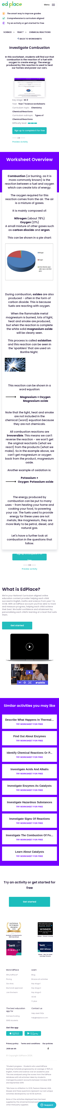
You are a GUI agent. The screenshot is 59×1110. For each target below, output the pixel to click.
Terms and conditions (30, 1043)
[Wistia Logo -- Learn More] (40, 682)
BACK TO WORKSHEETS (30, 38)
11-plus (34, 1001)
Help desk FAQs (37, 1013)
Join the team (12, 992)
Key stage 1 (36, 983)
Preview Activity (20, 141)
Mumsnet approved (14, 988)
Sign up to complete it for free (29, 130)
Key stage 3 (36, 992)
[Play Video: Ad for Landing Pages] (29, 672)
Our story (10, 983)
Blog (33, 975)
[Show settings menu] (24, 682)
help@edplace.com (39, 1017)
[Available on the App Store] (14, 1033)
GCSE (33, 997)
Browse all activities (39, 979)
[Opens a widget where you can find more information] (46, 1105)
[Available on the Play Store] (33, 1033)
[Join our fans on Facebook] (48, 1048)
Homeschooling (13, 1016)
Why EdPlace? (12, 975)
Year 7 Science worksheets (31, 103)
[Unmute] (19, 682)
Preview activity (29, 569)
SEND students (12, 1020)
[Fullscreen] (30, 682)
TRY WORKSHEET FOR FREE (29, 724)
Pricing (9, 979)
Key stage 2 (36, 988)
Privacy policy (12, 1043)
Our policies (47, 1043)
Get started (17, 625)
